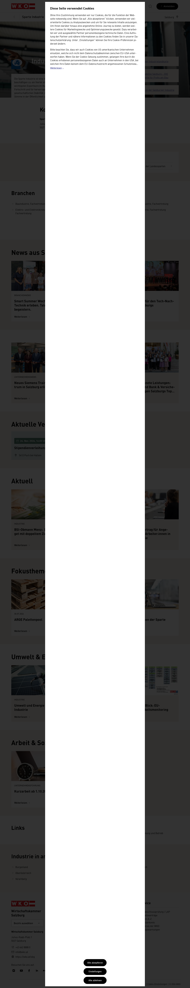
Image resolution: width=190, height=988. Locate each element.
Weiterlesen (57, 68)
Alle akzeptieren (95, 963)
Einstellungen (95, 971)
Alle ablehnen (95, 980)
